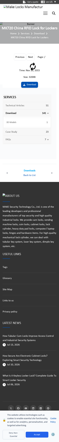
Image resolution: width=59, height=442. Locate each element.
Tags (5, 267)
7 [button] (45, 139)
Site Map (7, 289)
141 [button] (44, 113)
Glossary (7, 278)
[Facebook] (18, 408)
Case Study (11, 132)
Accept (37, 435)
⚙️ (53, 434)
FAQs (8, 139)
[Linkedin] (33, 408)
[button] (45, 13)
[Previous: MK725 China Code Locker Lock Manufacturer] (7, 173)
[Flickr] (41, 408)
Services (25, 33)
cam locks (38, 220)
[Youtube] (26, 408)
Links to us (8, 300)
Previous (19, 57)
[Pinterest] (48, 408)
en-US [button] (51, 2)
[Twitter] (11, 408)
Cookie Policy (53, 420)
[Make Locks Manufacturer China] (23, 13)
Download (39, 33)
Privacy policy (10, 311)
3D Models (11, 122)
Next (30, 57)
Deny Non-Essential (13, 434)
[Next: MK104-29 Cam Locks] (52, 173)
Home (13, 33)
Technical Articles (15, 105)
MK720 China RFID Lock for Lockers (29, 37)
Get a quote (32, 2)
